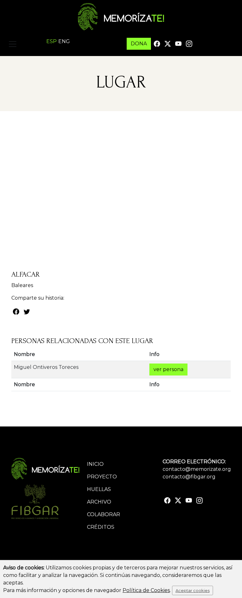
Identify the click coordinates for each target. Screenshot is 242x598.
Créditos (100, 527)
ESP (51, 41)
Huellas (99, 489)
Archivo (99, 502)
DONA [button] (139, 44)
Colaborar (103, 514)
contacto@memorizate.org (197, 469)
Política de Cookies (146, 590)
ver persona (168, 369)
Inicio (95, 464)
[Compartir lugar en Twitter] (27, 311)
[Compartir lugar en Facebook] (16, 311)
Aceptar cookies (193, 590)
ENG (64, 41)
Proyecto (102, 477)
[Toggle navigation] (12, 44)
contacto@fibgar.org (189, 477)
